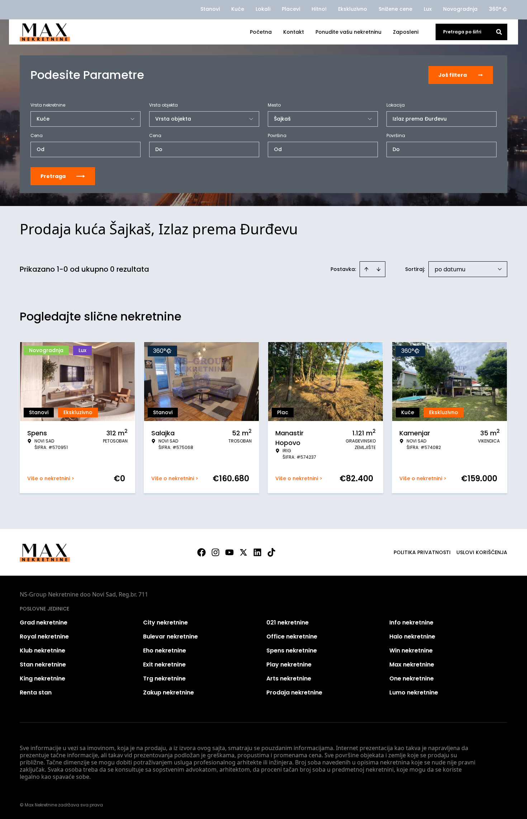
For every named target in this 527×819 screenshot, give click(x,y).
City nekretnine (165, 622)
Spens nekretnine (291, 650)
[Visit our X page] (243, 552)
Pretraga (53, 176)
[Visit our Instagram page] (215, 552)
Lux (428, 9)
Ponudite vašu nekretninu (348, 32)
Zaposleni (405, 32)
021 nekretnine (287, 622)
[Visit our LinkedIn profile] (257, 552)
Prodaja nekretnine (294, 692)
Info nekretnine (411, 622)
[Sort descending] (378, 269)
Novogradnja (460, 9)
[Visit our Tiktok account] (271, 552)
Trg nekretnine (164, 678)
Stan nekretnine (43, 664)
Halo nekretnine (412, 636)
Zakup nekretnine (168, 692)
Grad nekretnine (43, 622)
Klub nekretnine (42, 650)
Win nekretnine (411, 650)
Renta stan (36, 692)
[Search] (499, 32)
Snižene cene (395, 9)
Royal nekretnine (44, 636)
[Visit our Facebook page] (201, 552)
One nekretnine (411, 678)
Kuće (237, 9)
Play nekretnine (289, 664)
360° (495, 9)
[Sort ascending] (366, 269)
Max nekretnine (411, 664)
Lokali (263, 9)
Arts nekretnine (288, 678)
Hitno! (319, 9)
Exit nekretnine (164, 664)
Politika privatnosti (422, 552)
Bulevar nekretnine (170, 636)
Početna (261, 32)
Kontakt (293, 32)
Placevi (291, 9)
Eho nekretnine (164, 650)
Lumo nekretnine (413, 692)
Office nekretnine (291, 636)
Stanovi (210, 9)
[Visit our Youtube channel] (229, 552)
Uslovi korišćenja (481, 552)
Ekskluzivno (352, 9)
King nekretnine (42, 678)
